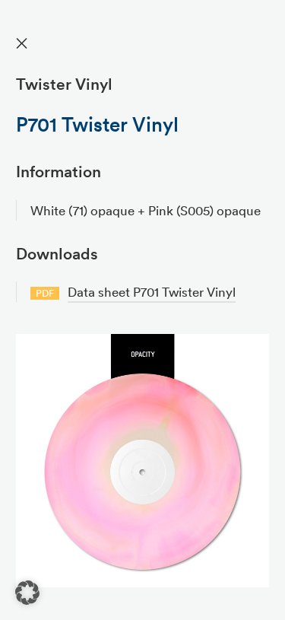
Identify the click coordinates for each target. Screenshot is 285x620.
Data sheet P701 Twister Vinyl (152, 292)
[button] (27, 592)
